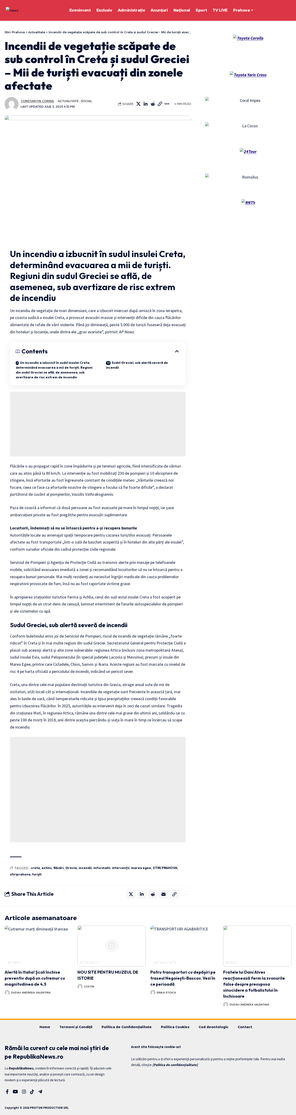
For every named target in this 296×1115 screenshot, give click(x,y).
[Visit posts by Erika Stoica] (152, 992)
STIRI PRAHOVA (165, 868)
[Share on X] (138, 104)
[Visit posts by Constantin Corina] (11, 104)
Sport (232, 962)
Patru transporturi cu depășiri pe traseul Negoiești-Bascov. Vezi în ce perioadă (183, 978)
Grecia (71, 868)
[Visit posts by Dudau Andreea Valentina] (7, 992)
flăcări (58, 868)
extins (47, 868)
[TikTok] (32, 1092)
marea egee (141, 868)
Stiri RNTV (89, 962)
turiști (37, 874)
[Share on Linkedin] (145, 104)
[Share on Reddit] (153, 104)
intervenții (120, 868)
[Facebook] (7, 1092)
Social (86, 101)
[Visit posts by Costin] (80, 986)
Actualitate (68, 101)
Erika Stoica (166, 992)
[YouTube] (15, 1092)
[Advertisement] (98, 424)
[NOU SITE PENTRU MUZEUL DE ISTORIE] (111, 946)
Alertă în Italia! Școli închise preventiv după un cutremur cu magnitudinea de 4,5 (35, 978)
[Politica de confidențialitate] (175, 1065)
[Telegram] (40, 1092)
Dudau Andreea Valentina (31, 992)
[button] (275, 10)
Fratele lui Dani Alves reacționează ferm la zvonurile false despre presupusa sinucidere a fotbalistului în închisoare (254, 984)
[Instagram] (24, 1092)
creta (35, 868)
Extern (14, 962)
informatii (101, 868)
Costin (89, 986)
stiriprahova (20, 874)
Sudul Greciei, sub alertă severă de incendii (137, 365)
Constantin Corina (37, 101)
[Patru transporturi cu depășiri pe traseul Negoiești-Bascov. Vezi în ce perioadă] (184, 946)
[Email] (163, 894)
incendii (85, 868)
